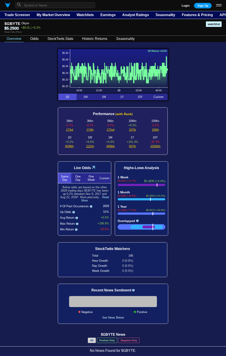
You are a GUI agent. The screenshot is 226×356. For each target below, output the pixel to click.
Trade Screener (17, 15)
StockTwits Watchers (112, 249)
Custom (159, 97)
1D (67, 97)
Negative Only (129, 340)
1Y (122, 97)
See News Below (113, 317)
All (91, 340)
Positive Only (107, 340)
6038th (69, 146)
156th (155, 129)
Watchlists (85, 15)
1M (104, 97)
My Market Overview (53, 15)
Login (186, 5)
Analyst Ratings (135, 15)
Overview (14, 39)
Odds (34, 39)
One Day (78, 178)
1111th (90, 146)
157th (132, 129)
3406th (110, 146)
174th (90, 129)
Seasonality (165, 15)
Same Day (64, 178)
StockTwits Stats (60, 39)
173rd (69, 129)
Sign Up (202, 5)
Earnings (108, 15)
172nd (110, 129)
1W (85, 97)
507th (132, 146)
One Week (91, 178)
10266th (155, 146)
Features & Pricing (197, 15)
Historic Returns (94, 39)
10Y (140, 97)
